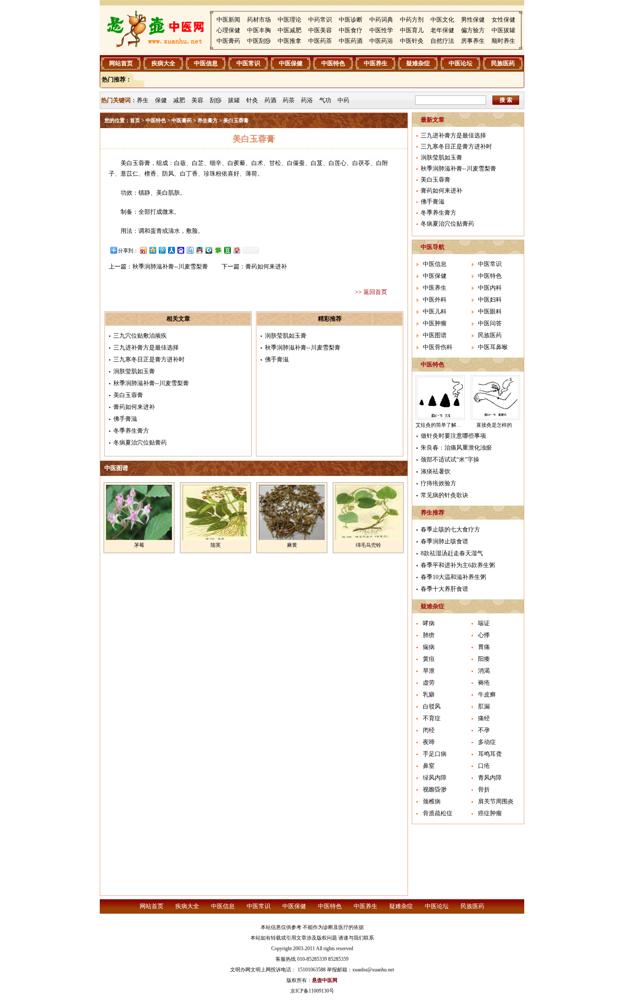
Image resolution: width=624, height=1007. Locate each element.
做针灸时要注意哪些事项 (453, 436)
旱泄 (429, 671)
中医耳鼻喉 (493, 347)
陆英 (216, 545)
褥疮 (484, 683)
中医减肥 (289, 30)
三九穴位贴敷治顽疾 (140, 336)
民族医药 (503, 63)
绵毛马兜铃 (368, 545)
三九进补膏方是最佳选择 (146, 347)
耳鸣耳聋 (490, 754)
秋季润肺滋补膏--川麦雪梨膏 (170, 266)
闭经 (429, 730)
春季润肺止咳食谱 (444, 541)
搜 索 (506, 100)
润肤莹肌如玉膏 (134, 371)
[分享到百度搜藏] (180, 250)
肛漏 (484, 706)
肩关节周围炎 (496, 801)
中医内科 (490, 288)
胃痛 (484, 647)
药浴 (307, 100)
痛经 (484, 718)
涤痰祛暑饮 (435, 471)
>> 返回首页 (371, 292)
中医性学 (381, 30)
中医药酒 (351, 41)
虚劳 (429, 683)
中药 (343, 100)
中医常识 (248, 63)
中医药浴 (381, 41)
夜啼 (429, 742)
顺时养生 (503, 41)
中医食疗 (351, 30)
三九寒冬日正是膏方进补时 (149, 359)
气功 (325, 100)
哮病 (429, 623)
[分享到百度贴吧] (189, 250)
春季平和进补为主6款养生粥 (458, 565)
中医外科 (435, 300)
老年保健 (442, 30)
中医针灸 (412, 41)
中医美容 (320, 30)
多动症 (487, 742)
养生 (143, 100)
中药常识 (320, 20)
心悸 (484, 635)
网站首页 (121, 63)
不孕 (484, 730)
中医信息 (206, 63)
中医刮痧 (259, 41)
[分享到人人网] (171, 250)
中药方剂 (412, 20)
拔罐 (234, 100)
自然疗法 (442, 41)
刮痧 (216, 100)
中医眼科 (490, 311)
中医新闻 (228, 20)
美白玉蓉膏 (128, 395)
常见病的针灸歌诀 (444, 495)
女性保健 (503, 20)
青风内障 (490, 778)
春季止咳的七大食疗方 (450, 529)
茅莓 (139, 545)
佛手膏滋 (125, 419)
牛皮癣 (487, 694)
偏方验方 (473, 30)
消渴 (484, 671)
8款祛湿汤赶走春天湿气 (452, 553)
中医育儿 (412, 30)
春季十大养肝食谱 (444, 589)
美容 (197, 100)
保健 (161, 100)
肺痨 (429, 635)
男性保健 (473, 20)
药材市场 (259, 20)
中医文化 (442, 20)
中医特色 (333, 63)
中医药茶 (320, 41)
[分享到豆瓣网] (227, 250)
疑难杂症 (418, 63)
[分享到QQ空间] (152, 250)
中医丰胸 (259, 30)
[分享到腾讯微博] (161, 250)
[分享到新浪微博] (143, 250)
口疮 (484, 766)
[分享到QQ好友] (199, 250)
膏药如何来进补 (266, 266)
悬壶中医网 (324, 980)
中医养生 (376, 63)
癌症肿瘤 (490, 813)
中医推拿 (289, 41)
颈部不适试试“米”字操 (450, 459)
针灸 (252, 100)
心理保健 (228, 30)
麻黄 (292, 545)
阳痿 (484, 659)
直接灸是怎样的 (494, 425)
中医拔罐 (503, 30)
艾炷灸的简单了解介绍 (441, 425)
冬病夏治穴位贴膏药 (140, 442)
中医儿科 (435, 311)
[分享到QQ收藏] (208, 250)
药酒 (270, 100)
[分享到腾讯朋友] (217, 250)
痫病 (429, 647)
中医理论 (289, 20)
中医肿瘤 (435, 323)
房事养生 (473, 41)
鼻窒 (429, 766)
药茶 (289, 100)
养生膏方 (207, 120)
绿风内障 (435, 778)
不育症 (432, 718)
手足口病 (435, 754)
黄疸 (429, 659)
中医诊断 (351, 20)
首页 (135, 120)
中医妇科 (490, 300)
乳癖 (429, 694)
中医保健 (291, 63)
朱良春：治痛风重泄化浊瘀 (456, 448)
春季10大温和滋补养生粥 (453, 577)
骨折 (484, 789)
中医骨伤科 (438, 347)
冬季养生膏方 (131, 431)
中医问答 (490, 323)
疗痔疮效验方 (438, 483)
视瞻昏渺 (435, 789)
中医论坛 (460, 63)
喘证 (484, 623)
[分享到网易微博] (236, 250)
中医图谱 (435, 335)
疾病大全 (163, 63)
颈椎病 (432, 801)
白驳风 (432, 706)
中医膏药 (228, 41)
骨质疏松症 (438, 813)
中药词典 (381, 20)
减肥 (179, 100)
